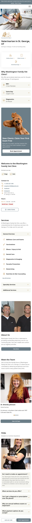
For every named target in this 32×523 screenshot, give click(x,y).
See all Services (6, 278)
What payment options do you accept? (12, 512)
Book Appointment (23, 520)
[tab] (14, 415)
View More (16, 349)
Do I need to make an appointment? (15, 474)
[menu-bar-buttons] (30, 7)
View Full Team (16, 421)
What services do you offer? (12, 491)
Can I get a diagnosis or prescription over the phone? (14, 497)
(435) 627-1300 (8, 520)
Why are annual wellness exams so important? (14, 504)
